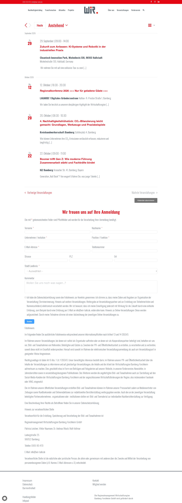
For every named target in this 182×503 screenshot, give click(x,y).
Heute (40, 25)
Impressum (27, 480)
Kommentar (29, 278)
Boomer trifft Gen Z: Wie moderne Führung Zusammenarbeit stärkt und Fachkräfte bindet (67, 160)
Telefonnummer (98, 247)
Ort (115, 256)
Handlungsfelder (29, 497)
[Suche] (143, 10)
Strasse (28, 256)
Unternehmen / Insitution (35, 237)
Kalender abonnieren (146, 200)
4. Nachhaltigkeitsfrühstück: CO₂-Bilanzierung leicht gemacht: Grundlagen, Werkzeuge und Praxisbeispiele (72, 122)
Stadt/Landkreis (31, 266)
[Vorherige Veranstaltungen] (26, 25)
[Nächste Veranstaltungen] (30, 25)
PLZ (71, 256)
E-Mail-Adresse (31, 247)
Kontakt (96, 480)
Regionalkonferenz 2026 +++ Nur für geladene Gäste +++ (74, 90)
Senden (29, 321)
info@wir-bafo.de (37, 2)
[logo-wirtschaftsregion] (91, 8)
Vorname (28, 228)
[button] (4, 498)
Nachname (96, 228)
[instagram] (155, 2)
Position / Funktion (99, 237)
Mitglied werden (99, 484)
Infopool (26, 500)
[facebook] (151, 2)
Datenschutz (28, 484)
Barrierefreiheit (29, 488)
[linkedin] (158, 2)
